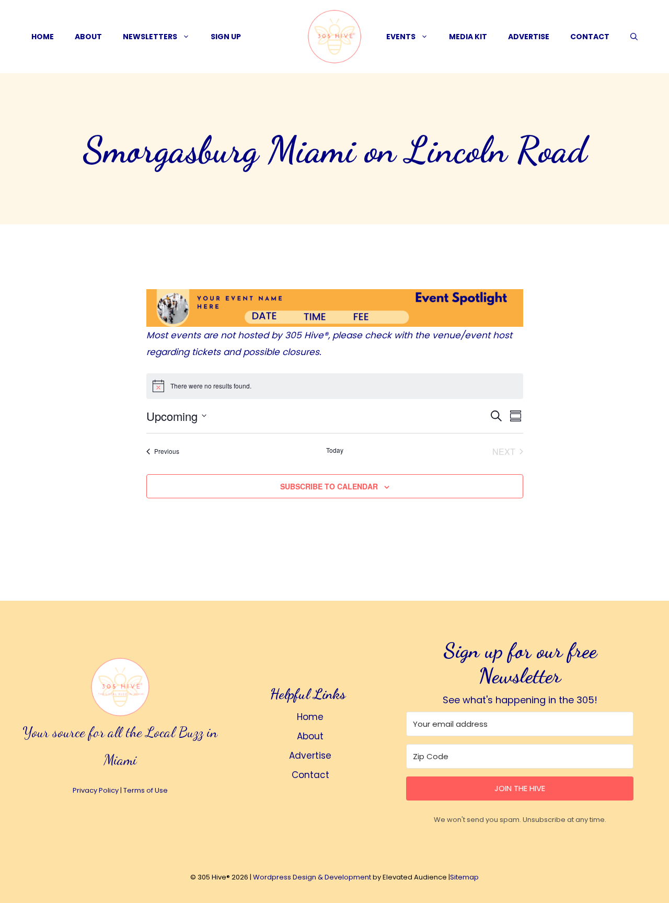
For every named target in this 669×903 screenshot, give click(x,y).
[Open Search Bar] (634, 36)
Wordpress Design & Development (312, 877)
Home (42, 36)
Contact (589, 36)
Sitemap (464, 877)
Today (334, 450)
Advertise (528, 36)
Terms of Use (145, 790)
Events (401, 36)
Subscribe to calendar (329, 486)
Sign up (226, 36)
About (88, 36)
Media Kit (468, 36)
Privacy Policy (96, 790)
